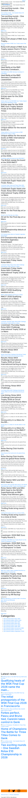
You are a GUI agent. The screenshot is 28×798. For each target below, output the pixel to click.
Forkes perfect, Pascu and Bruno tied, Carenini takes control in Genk (13, 717)
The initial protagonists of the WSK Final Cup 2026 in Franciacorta (14, 701)
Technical (18, 629)
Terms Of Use (4, 794)
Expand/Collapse (10, 618)
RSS (5, 618)
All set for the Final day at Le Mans (9, 215)
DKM (17, 623)
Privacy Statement (14, 794)
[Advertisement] (11, 652)
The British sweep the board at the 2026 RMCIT (13, 158)
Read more (3, 30)
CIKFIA (18, 620)
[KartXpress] (6, 4)
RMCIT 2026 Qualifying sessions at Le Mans (12, 294)
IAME (17, 626)
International (19, 628)
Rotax (18, 625)
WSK (17, 621)
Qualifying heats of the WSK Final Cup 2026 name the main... (13, 685)
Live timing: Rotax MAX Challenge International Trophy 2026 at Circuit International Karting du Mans (12, 392)
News (17, 618)
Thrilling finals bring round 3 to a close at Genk (12, 513)
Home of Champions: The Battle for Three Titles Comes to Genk (14, 733)
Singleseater (19, 631)
